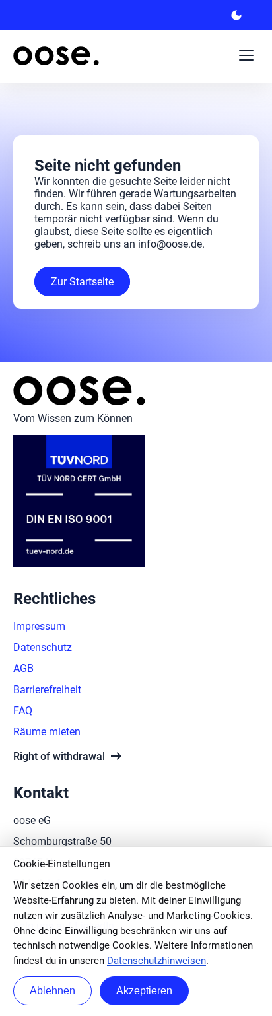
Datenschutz (42, 647)
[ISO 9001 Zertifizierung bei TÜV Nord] (79, 563)
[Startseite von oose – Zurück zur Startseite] (56, 56)
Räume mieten (47, 732)
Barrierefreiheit (47, 689)
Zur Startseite (82, 281)
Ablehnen (52, 990)
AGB (23, 668)
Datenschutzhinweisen (156, 960)
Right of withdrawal (68, 756)
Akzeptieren (144, 990)
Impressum (39, 626)
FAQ (22, 710)
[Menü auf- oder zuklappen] (246, 55)
